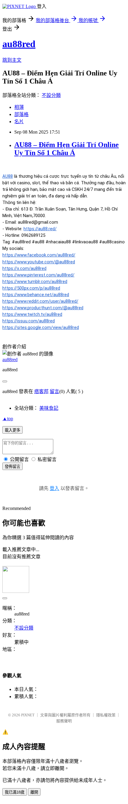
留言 (54, 391)
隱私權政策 (105, 715)
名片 (19, 121)
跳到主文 (11, 60)
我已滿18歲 (14, 792)
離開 (34, 792)
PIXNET (28, 715)
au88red (18, 43)
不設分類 (51, 95)
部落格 (21, 114)
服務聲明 (64, 721)
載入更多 (12, 430)
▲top (7, 418)
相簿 (19, 107)
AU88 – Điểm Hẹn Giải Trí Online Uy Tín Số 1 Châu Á (66, 149)
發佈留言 (12, 466)
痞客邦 (41, 391)
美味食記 (48, 408)
